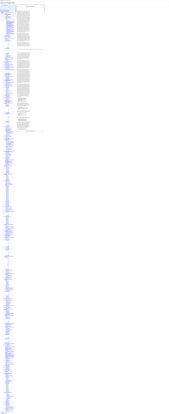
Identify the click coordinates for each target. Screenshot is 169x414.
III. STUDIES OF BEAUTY (8, 155)
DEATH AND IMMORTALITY (8, 392)
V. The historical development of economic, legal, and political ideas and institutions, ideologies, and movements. (10, 31)
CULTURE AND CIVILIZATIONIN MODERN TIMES (9, 373)
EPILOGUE (7, 60)
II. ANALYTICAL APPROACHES (8, 209)
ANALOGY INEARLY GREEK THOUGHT (9, 69)
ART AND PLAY (7, 87)
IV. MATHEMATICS (8, 328)
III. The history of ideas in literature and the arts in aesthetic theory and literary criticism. (10, 27)
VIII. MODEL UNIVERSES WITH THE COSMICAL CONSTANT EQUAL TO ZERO (9, 354)
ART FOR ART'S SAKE (8, 95)
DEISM (7, 399)
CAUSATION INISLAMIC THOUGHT (9, 211)
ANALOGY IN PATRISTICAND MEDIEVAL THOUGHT (8, 74)
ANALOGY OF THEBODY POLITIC (9, 76)
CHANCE (8, 247)
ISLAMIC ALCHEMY (8, 56)
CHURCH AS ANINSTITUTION (8, 277)
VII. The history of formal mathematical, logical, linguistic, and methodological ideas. (10, 34)
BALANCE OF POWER (7, 126)
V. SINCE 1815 (7, 134)
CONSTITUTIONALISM (7, 318)
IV (8, 44)
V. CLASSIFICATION (8, 171)
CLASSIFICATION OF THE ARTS (9, 300)
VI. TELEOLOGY (7, 172)
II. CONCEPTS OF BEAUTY (8, 154)
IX (8, 265)
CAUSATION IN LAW (7, 216)
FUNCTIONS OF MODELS (8, 183)
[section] (7, 15)
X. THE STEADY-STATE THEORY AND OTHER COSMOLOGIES (9, 358)
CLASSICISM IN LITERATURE (8, 298)
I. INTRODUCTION (8, 312)
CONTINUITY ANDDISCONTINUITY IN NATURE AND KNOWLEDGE (9, 324)
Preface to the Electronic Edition (7, 14)
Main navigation (10, 0)
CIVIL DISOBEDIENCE (7, 291)
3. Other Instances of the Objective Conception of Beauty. (9, 144)
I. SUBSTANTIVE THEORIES (8, 208)
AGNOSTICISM (7, 48)
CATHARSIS (7, 203)
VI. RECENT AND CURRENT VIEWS (9, 93)
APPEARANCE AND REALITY (8, 85)
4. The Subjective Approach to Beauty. (10, 145)
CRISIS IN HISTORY (7, 367)
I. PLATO (7, 89)
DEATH (7, 393)
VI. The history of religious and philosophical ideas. (9, 32)
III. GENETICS (7, 169)
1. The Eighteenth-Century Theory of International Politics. (10, 132)
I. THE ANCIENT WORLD (8, 128)
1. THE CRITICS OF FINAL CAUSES (9, 232)
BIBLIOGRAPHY (7, 63)
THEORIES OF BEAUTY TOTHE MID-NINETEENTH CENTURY (9, 139)
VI (8, 111)
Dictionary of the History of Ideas (5, 10)
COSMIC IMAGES (7, 334)
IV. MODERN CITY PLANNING (8, 289)
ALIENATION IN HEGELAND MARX (9, 64)
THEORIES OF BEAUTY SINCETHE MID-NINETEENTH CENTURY (10, 151)
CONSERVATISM (7, 311)
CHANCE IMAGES (7, 249)
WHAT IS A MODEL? (8, 182)
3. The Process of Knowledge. (9, 149)
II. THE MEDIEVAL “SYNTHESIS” (9, 407)
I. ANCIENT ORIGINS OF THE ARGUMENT (10, 406)
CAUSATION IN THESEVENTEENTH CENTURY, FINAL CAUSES (9, 231)
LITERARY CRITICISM (8, 369)
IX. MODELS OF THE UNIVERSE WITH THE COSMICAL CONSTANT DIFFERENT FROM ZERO (9, 356)
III (8, 43)
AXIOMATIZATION (8, 113)
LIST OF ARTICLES (8, 35)
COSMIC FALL (7, 332)
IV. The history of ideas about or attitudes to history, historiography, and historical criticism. (10, 29)
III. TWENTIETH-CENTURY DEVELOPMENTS (8, 381)
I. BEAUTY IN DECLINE (8, 153)
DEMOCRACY (7, 401)
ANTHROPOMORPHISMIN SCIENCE (9, 82)
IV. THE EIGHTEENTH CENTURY (9, 131)
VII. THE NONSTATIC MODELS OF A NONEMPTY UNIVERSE (9, 353)
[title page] (6, 13)
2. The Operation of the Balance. (9, 133)
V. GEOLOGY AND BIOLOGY (8, 329)
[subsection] (7, 88)
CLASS (7, 296)
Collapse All (3, 413)
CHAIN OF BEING (7, 239)
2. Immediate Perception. (9, 148)
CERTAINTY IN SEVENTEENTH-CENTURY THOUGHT (8, 235)
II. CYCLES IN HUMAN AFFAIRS (8, 380)
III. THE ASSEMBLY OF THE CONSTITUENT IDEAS (8, 130)
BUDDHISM (7, 186)
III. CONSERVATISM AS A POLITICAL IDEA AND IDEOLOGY (9, 314)
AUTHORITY (7, 106)
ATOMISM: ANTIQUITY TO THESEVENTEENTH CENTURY (8, 101)
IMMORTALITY (8, 394)
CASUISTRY (7, 201)
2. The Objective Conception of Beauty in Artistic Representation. (10, 143)
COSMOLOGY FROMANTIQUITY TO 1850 (9, 343)
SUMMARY (7, 156)
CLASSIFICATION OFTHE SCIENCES (9, 305)
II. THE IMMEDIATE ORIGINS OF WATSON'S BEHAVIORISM (9, 161)
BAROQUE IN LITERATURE (8, 136)
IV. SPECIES (7, 170)
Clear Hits (2, 412)
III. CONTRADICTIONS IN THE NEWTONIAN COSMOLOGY (8, 348)
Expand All (5, 413)
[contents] (7, 19)
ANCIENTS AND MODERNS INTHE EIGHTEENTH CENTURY (9, 80)
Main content (6, 0)
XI (8, 267)
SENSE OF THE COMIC (8, 307)
